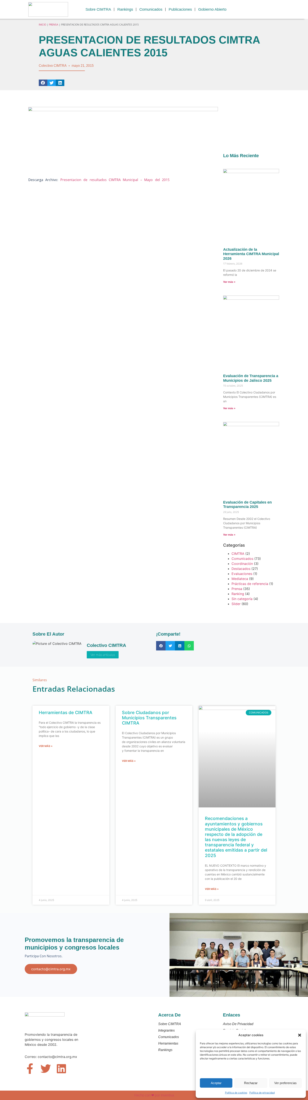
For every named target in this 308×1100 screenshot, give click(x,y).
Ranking (238, 594)
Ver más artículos (103, 655)
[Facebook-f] (30, 1068)
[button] (300, 1035)
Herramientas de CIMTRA (65, 712)
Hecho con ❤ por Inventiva (154, 1095)
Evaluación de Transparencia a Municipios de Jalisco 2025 (250, 378)
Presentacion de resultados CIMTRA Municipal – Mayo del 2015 (115, 179)
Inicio (42, 24)
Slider (236, 604)
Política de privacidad (262, 1092)
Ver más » (229, 281)
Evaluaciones (242, 574)
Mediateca (240, 579)
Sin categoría (242, 599)
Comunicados (150, 9)
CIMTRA (238, 553)
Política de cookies (236, 1092)
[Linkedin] (61, 1068)
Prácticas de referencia (250, 584)
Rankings (125, 9)
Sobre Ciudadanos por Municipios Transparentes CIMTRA (149, 718)
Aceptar (216, 1083)
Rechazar (251, 1083)
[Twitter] (45, 1068)
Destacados (241, 569)
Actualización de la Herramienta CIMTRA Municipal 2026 (251, 254)
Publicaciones (180, 9)
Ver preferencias (285, 1083)
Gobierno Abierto (212, 9)
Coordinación (242, 564)
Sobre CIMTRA (98, 9)
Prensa (53, 24)
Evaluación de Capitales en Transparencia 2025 (247, 504)
